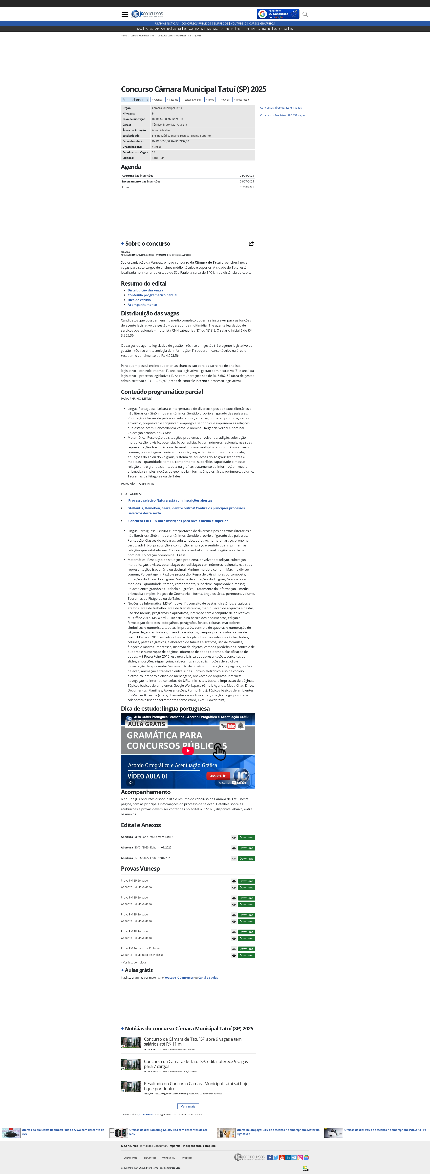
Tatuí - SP (158, 158)
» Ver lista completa (133, 962)
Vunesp (157, 147)
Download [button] (246, 881)
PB (227, 28)
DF (179, 28)
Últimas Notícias (167, 23)
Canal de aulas (208, 977)
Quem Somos (130, 1157)
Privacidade (186, 1157)
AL (151, 28)
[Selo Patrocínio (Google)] (278, 14)
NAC (139, 28)
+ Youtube (180, 1114)
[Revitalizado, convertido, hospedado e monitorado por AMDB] (306, 1168)
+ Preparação (241, 99)
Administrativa (161, 130)
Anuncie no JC (168, 1157)
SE (285, 28)
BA (168, 28)
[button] (234, 837)
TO (291, 28)
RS (258, 28)
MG (215, 28)
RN (253, 28)
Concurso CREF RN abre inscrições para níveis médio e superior (178, 521)
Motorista (169, 124)
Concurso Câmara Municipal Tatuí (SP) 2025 (179, 35)
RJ (247, 28)
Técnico (157, 124)
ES (185, 28)
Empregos (221, 23)
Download (246, 837)
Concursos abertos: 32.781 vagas (281, 107)
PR (232, 28)
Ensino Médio (160, 135)
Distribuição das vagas (145, 290)
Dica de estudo (139, 300)
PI (243, 28)
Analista (182, 124)
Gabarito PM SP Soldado (136, 887)
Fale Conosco (149, 1157)
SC (275, 28)
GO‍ (191, 28)
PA (221, 28)
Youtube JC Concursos (179, 977)
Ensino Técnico (179, 135)
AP (157, 28)
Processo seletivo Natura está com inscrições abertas (170, 500)
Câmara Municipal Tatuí (167, 108)
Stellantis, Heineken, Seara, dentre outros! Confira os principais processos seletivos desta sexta (186, 510)
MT (203, 28)
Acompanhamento (142, 304)
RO (264, 28)
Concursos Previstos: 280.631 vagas (282, 115)
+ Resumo (172, 99)
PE (238, 28)
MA (197, 28)
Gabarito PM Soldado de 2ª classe (142, 955)
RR (269, 28)
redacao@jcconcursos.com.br (170, 1093)
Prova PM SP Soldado (134, 880)
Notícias (224, 99)
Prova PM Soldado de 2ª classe (140, 948)
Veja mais (188, 1106)
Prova (210, 99)
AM (163, 28)
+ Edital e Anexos (192, 99)
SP (280, 28)
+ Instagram (195, 1114)
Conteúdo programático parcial (152, 295)
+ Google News (163, 1114)
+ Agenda (157, 99)
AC (146, 28)
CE (174, 28)
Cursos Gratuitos (262, 23)
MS (209, 28)
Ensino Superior (201, 135)
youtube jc (238, 23)
